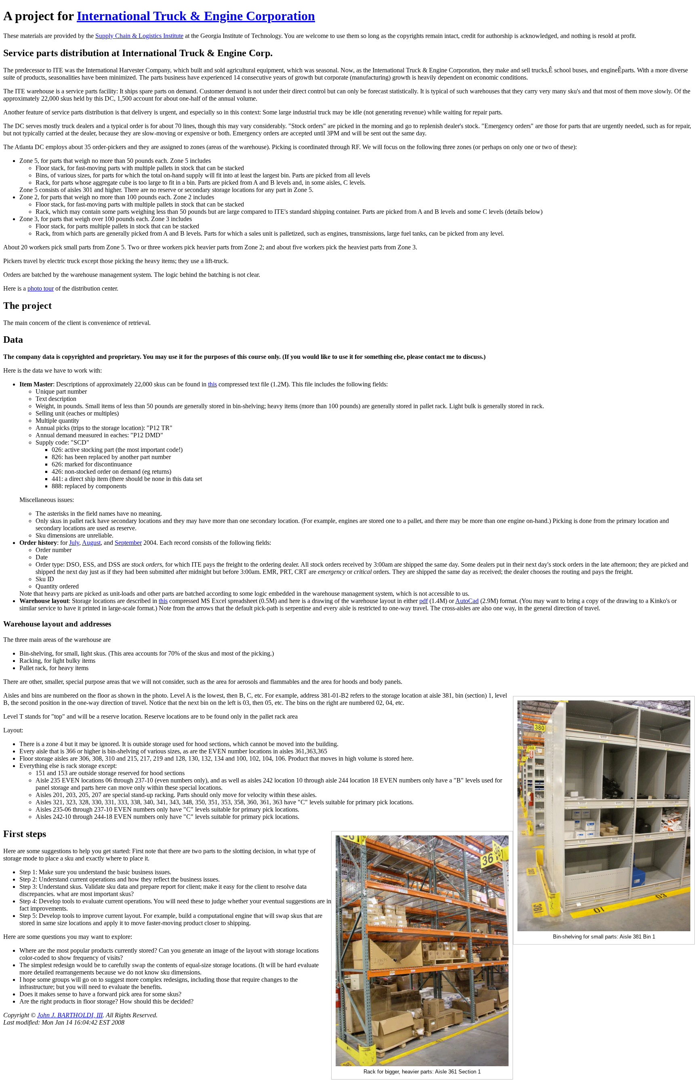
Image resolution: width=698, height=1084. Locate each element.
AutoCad (467, 600)
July (74, 542)
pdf (423, 600)
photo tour (40, 288)
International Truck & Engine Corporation (196, 15)
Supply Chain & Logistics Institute (139, 35)
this (212, 384)
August (91, 542)
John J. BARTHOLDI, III (70, 1015)
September (128, 542)
